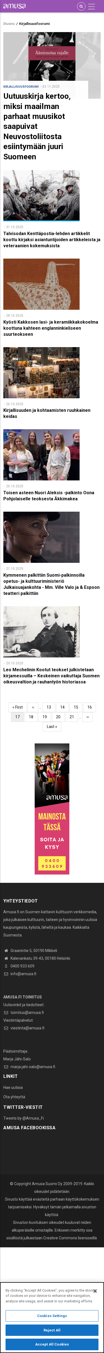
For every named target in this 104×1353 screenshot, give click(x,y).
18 (33, 717)
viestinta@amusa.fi (27, 1028)
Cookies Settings (52, 1316)
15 (78, 707)
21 (74, 717)
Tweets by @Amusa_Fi (23, 1118)
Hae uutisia (13, 1087)
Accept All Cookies (52, 1344)
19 (46, 717)
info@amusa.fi (23, 974)
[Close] (95, 1291)
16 (91, 707)
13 (51, 707)
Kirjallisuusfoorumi (21, 87)
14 (64, 707)
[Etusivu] (14, 6)
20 (60, 717)
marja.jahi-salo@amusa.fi (32, 1067)
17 (19, 718)
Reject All (52, 1330)
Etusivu (9, 24)
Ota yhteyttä (14, 1097)
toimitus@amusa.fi (27, 1012)
